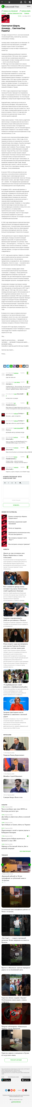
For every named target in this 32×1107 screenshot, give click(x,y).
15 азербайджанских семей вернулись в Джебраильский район (15, 686)
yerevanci (16, 447)
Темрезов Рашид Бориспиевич (13, 755)
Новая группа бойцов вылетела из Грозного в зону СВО (13, 839)
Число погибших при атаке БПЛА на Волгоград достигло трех (14, 810)
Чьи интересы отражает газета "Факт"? (17, 539)
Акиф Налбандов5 (18, 428)
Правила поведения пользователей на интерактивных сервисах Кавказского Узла (16, 1096)
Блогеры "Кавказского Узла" (15, 13)
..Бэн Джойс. (17, 382)
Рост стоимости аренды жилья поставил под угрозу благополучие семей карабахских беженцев (15, 588)
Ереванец (26, 13)
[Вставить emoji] (20, 482)
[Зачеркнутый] (15, 482)
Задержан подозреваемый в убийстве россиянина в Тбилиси (14, 619)
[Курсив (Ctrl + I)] (8, 482)
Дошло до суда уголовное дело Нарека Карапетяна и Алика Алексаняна (14, 555)
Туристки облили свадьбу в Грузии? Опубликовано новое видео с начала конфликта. (14, 1000)
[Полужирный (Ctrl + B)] (5, 482)
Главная (4, 13)
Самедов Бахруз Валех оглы (12, 797)
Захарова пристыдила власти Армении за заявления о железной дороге (15, 714)
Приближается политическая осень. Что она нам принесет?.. (19, 533)
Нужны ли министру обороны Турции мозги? (17, 517)
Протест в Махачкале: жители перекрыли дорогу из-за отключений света (16, 969)
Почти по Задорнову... (15, 528)
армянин (16, 373)
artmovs (16, 437)
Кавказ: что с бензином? (10, 11)
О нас (3, 1076)
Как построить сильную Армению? (19, 544)
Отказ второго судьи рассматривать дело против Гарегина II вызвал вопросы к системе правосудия (15, 646)
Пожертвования (27, 1076)
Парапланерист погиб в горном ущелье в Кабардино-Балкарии (16, 831)
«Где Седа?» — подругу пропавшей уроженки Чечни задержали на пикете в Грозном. (15, 940)
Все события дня (25, 851)
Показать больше (16, 1060)
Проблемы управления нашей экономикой (17, 523)
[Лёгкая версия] (9, 2)
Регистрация (16, 500)
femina (15, 457)
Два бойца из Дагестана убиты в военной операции (16, 818)
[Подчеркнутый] (12, 482)
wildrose (16, 413)
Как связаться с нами (13, 1076)
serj (15, 403)
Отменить (16, 505)
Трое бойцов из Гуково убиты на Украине (16, 824)
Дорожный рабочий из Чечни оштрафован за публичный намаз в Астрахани (14, 878)
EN (5, 1)
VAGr (15, 394)
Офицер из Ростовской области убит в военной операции (15, 847)
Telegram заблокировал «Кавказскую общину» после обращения (14, 1027)
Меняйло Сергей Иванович (12, 776)
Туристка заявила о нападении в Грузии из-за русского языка (15, 1054)
